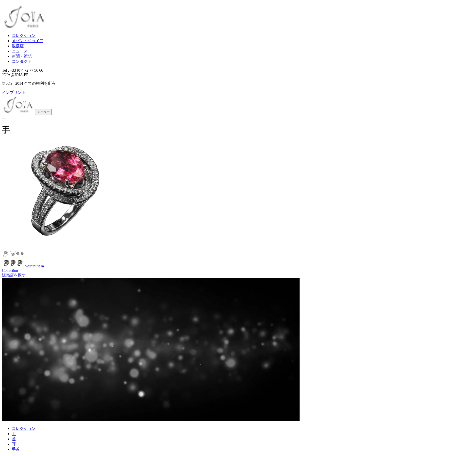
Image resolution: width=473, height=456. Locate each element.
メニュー (43, 112)
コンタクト (22, 61)
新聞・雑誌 (22, 56)
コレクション (23, 35)
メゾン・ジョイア (27, 41)
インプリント (14, 92)
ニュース (20, 51)
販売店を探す (14, 275)
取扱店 (18, 46)
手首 (16, 449)
